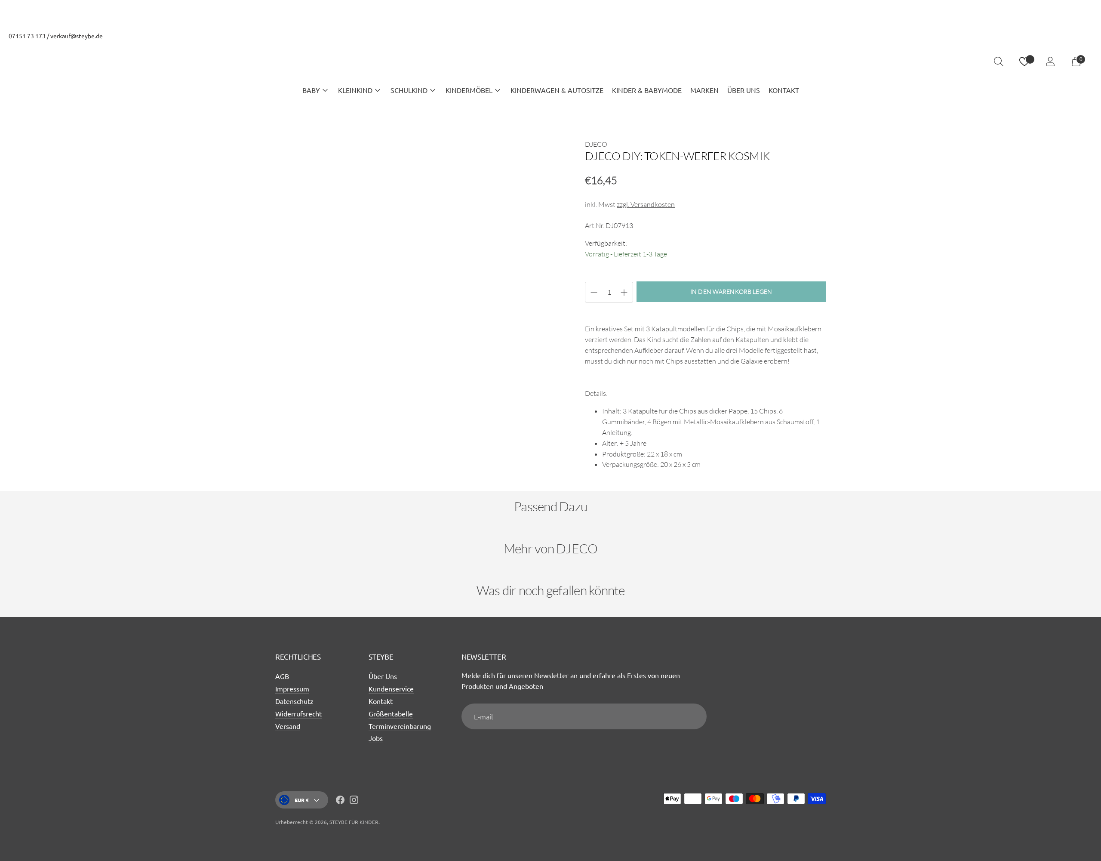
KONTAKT (784, 90)
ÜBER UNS (743, 90)
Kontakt (381, 701)
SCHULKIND (409, 90)
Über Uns (383, 676)
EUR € (302, 799)
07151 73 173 (27, 36)
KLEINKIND (355, 90)
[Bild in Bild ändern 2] (356, 447)
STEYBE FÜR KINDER (353, 821)
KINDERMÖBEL (469, 90)
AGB (282, 676)
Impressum (292, 688)
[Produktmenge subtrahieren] (624, 292)
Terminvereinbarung (400, 726)
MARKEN (704, 90)
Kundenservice (391, 688)
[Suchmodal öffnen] (999, 61)
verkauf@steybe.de (76, 36)
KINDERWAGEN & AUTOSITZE (557, 90)
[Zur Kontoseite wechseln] (1050, 61)
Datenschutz (294, 701)
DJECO (596, 144)
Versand (287, 726)
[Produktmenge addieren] (594, 292)
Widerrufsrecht (298, 713)
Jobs (376, 738)
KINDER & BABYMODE (647, 90)
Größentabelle (391, 713)
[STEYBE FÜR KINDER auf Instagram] (354, 801)
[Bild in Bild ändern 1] (299, 447)
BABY (311, 90)
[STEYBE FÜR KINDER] (550, 61)
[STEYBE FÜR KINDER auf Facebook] (340, 801)
